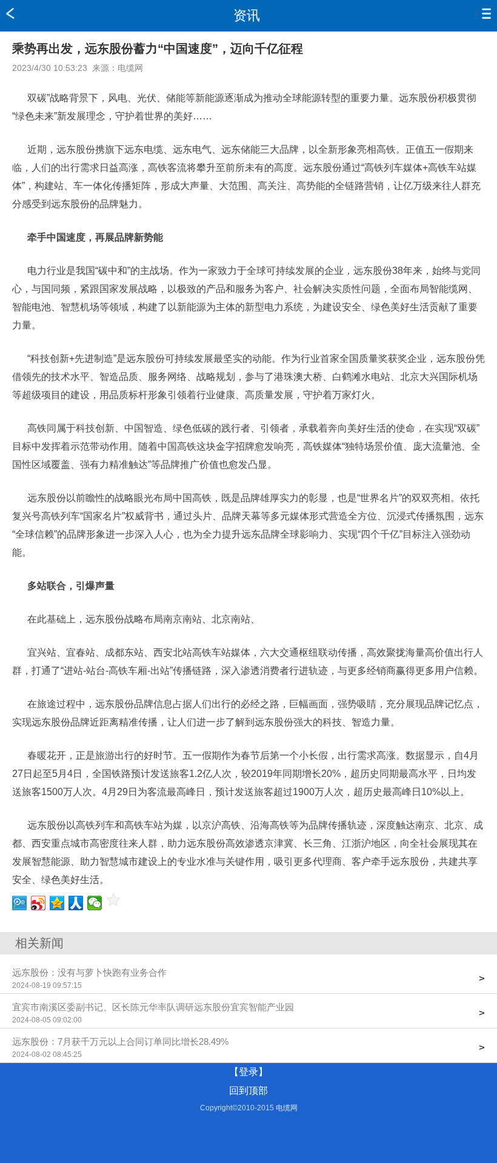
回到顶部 (248, 1090)
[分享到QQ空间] (57, 903)
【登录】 (248, 1072)
